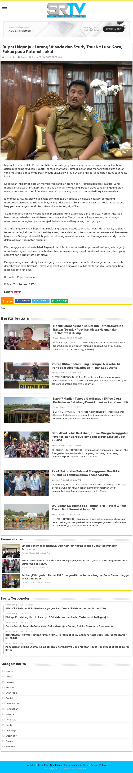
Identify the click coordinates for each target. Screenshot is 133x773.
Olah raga (11, 692)
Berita (23, 57)
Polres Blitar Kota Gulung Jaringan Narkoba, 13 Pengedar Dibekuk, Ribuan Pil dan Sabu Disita (86, 366)
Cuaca (9, 741)
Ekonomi (10, 746)
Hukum (10, 671)
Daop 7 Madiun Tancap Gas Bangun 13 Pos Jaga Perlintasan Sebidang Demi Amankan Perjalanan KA (90, 400)
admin (17, 291)
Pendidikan (12, 708)
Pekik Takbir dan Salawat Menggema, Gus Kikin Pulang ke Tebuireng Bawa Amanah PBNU (86, 473)
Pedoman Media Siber (76, 765)
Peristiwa (11, 719)
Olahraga (11, 730)
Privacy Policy (98, 765)
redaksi (31, 765)
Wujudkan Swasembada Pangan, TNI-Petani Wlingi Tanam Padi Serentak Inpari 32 (89, 507)
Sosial (9, 698)
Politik (9, 676)
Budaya (10, 687)
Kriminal (10, 682)
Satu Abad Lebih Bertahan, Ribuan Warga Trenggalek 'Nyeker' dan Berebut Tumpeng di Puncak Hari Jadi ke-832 (90, 436)
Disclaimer (56, 765)
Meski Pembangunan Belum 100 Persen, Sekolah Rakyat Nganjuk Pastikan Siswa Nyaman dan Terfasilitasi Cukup (88, 329)
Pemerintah (12, 703)
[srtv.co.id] (66, 9)
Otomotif (11, 735)
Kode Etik (42, 765)
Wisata (10, 714)
